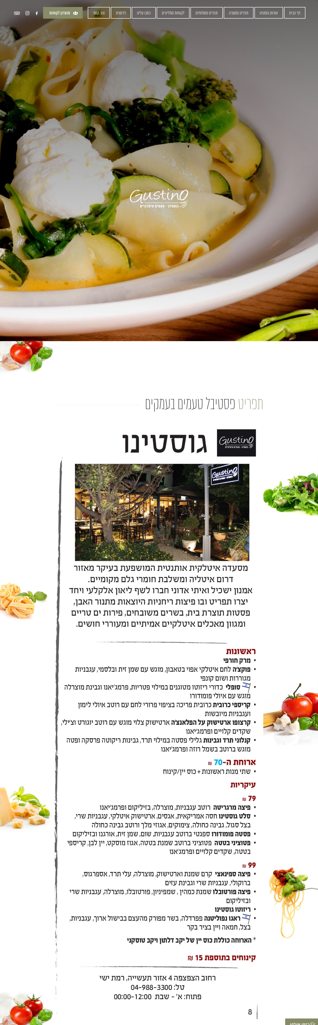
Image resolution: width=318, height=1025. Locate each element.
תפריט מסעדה (238, 13)
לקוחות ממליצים (173, 13)
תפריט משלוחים (207, 13)
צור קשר (99, 13)
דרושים (121, 13)
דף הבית (294, 13)
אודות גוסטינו (269, 13)
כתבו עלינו (144, 13)
